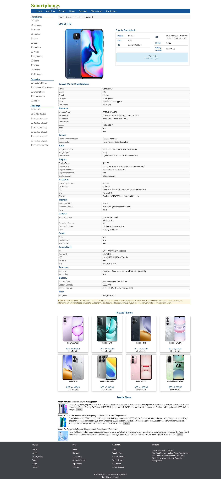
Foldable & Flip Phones (43, 87)
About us (50, 11)
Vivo (35, 38)
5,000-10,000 (39, 113)
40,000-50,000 (40, 140)
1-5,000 (37, 109)
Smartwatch (39, 96)
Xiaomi (36, 29)
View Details (73, 347)
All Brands (37, 74)
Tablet (36, 100)
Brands (62, 11)
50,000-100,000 (40, 145)
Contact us (111, 11)
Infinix (36, 65)
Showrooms (96, 11)
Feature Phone (40, 82)
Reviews (83, 11)
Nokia (36, 51)
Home (39, 11)
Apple (36, 20)
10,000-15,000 (40, 118)
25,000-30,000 (40, 131)
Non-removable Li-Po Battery (115, 281)
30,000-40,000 (40, 136)
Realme (36, 33)
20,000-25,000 (40, 127)
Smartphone (39, 91)
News (72, 11)
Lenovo (78, 17)
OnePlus (37, 47)
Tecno (36, 60)
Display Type (64, 163)
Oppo (35, 42)
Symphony (38, 56)
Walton (36, 69)
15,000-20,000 (40, 122)
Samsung (37, 24)
